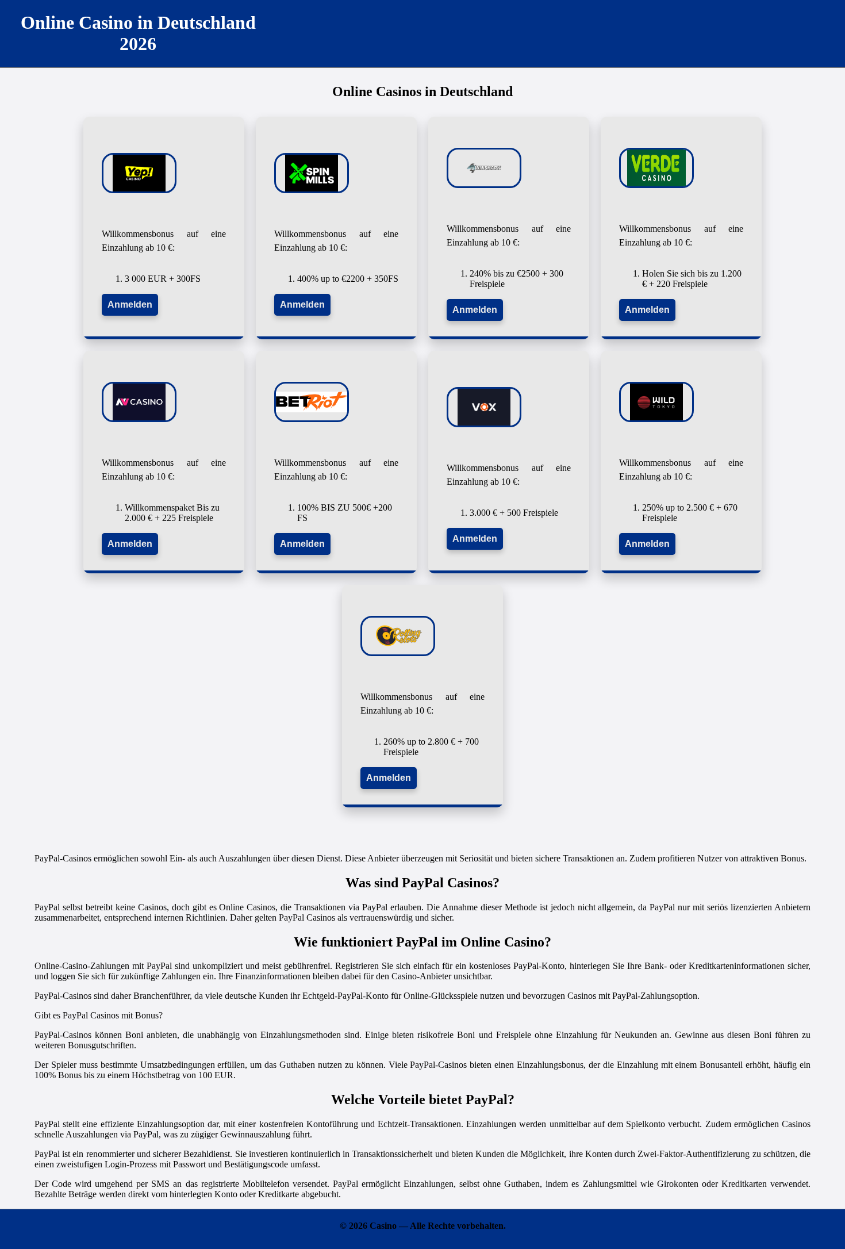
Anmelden (129, 304)
